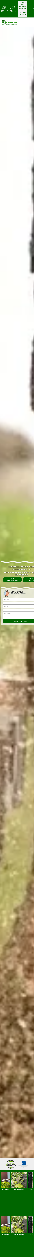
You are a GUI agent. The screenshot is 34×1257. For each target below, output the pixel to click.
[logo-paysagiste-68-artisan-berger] (9, 22)
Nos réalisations (12, 579)
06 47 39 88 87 (13, 8)
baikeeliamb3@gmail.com (9, 11)
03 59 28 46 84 (4, 8)
